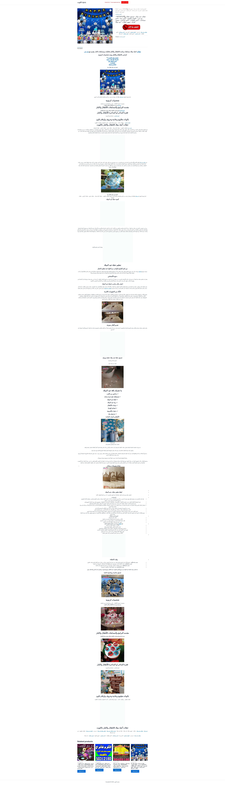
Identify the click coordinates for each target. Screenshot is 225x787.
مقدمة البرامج (122, 110)
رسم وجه (119, 105)
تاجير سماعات (122, 32)
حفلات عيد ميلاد (144, 32)
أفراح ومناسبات (143, 9)
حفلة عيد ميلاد (143, 162)
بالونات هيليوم (133, 32)
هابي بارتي (130, 128)
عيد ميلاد (121, 97)
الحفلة (140, 271)
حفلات (139, 52)
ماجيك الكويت (81, 2)
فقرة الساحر (116, 116)
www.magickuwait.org (115, 2)
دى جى (86, 52)
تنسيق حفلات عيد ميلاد (111, 731)
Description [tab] (80, 48)
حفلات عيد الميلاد (107, 288)
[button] (124, 2)
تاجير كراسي (137, 33)
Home (116, 9)
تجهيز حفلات (125, 33)
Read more (81, 771)
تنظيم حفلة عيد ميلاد (102, 731)
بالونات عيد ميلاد (89, 731)
